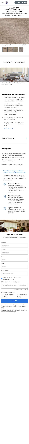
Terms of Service (9, 311)
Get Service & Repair (22, 296)
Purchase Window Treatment (7, 296)
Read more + (8, 128)
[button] (3, 3)
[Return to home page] (10, 2)
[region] (14, 31)
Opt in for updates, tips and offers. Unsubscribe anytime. (12, 278)
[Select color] (5, 49)
